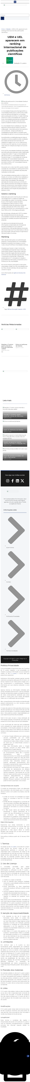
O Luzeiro (14, 673)
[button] (15, 2)
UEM (24, 309)
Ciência (9, 309)
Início (3, 29)
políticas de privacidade (16, 714)
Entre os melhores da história (21, 345)
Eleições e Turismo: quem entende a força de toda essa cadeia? (7, 346)
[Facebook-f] (12, 481)
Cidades (8, 29)
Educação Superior (17, 309)
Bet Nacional (23, 803)
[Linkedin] (17, 481)
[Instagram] (7, 481)
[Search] (2, 18)
